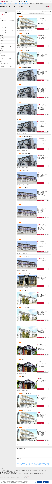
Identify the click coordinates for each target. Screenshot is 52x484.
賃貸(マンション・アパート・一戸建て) (13, 3)
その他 (10, 48)
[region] (26, 482)
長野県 (25, 3)
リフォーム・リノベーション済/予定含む (7, 55)
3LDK (2, 32)
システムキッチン (20, 463)
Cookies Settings (33, 482)
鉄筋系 (3, 46)
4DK (12, 32)
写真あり (11, 66)
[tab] (3, 15)
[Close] (51, 482)
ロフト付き (33, 464)
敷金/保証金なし (33, 463)
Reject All (39, 482)
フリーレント (18, 464)
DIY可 (50, 463)
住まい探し (5, 3)
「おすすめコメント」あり (5, 63)
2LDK (2, 30)
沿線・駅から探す (21, 3)
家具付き (36, 464)
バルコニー (42, 464)
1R (2, 27)
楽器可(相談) (43, 463)
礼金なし (30, 463)
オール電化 (25, 464)
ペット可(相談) (47, 463)
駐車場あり (48, 464)
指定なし (3, 58)
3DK (12, 30)
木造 (2, 48)
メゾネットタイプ (29, 464)
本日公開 (10, 58)
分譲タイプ (22, 464)
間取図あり (3, 66)
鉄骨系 (10, 46)
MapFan (1, 3)
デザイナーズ (39, 464)
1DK (12, 27)
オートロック (37, 463)
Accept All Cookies (45, 482)
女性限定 (40, 463)
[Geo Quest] (26, 1)
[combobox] (3, 20)
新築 (17, 463)
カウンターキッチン (25, 463)
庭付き (45, 464)
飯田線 (28, 3)
